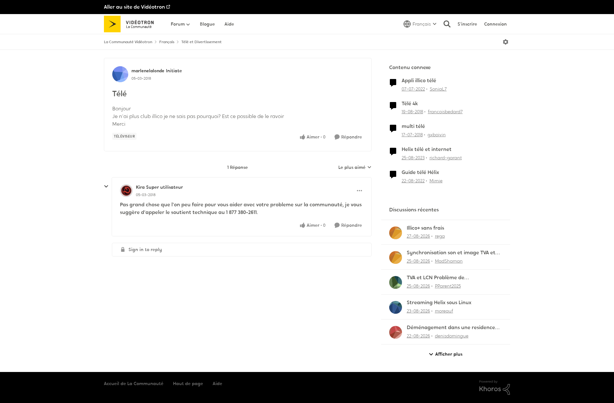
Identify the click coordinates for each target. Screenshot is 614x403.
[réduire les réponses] (106, 186)
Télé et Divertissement (201, 41)
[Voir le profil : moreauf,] (395, 307)
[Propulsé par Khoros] (494, 387)
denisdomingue (451, 336)
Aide (217, 383)
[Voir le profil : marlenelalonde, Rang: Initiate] (120, 74)
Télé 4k (410, 103)
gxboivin (437, 135)
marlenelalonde (147, 71)
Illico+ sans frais (425, 228)
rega (440, 236)
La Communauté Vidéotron (128, 41)
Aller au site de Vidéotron (134, 7)
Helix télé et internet (427, 149)
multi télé (413, 126)
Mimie (436, 181)
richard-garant (445, 158)
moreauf (444, 311)
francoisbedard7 (445, 112)
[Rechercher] (447, 24)
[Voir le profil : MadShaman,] (395, 257)
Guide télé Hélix (420, 172)
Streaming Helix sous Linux (439, 302)
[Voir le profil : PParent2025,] (395, 282)
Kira (140, 187)
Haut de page (188, 383)
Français (166, 41)
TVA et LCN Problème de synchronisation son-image (440, 277)
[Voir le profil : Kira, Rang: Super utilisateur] (126, 190)
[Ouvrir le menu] (505, 41)
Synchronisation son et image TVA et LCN (451, 252)
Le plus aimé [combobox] (355, 167)
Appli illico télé (419, 80)
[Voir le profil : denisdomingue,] (395, 332)
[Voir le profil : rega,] (395, 232)
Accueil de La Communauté (133, 383)
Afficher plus (448, 354)
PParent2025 (448, 286)
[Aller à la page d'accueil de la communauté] (131, 24)
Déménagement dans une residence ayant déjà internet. (451, 327)
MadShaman (449, 261)
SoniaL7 (438, 89)
